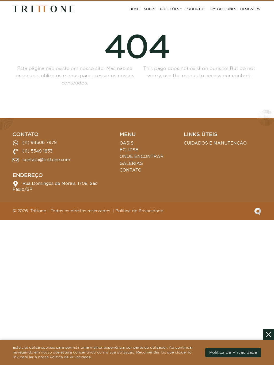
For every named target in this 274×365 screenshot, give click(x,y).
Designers (250, 9)
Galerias (131, 163)
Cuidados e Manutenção (215, 143)
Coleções (169, 9)
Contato (131, 170)
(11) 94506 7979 (39, 142)
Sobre (150, 9)
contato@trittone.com (45, 159)
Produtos (196, 9)
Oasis (127, 143)
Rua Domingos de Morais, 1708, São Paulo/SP (55, 186)
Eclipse (129, 149)
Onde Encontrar (141, 156)
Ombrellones (223, 9)
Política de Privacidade (139, 211)
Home (135, 9)
